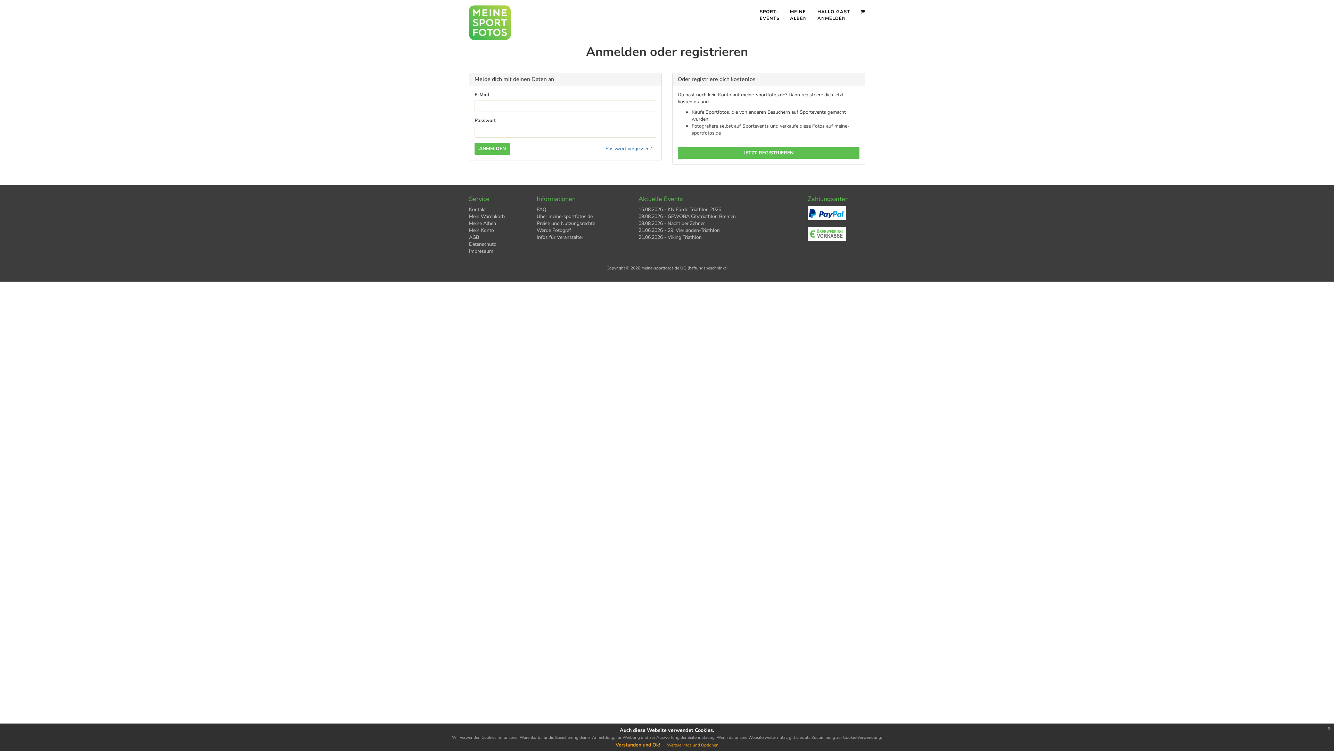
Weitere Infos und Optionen (692, 745)
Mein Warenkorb (487, 216)
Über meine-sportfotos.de (565, 216)
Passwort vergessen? (629, 148)
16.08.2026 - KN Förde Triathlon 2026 (680, 209)
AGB (474, 237)
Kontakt (477, 209)
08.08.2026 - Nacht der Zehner (672, 223)
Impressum (481, 251)
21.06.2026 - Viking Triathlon (670, 237)
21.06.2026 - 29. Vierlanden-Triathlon (679, 230)
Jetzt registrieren (768, 153)
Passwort (485, 120)
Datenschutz (482, 244)
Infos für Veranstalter (560, 237)
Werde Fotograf (554, 230)
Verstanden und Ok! (638, 745)
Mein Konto (481, 230)
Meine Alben (798, 15)
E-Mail (482, 94)
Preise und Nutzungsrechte (566, 223)
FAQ (541, 209)
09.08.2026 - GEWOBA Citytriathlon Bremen (687, 216)
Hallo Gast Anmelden (833, 15)
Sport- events (770, 15)
